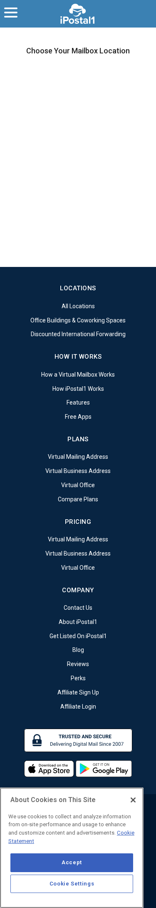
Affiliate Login (78, 706)
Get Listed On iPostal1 (78, 635)
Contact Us (78, 607)
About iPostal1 (78, 622)
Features (78, 402)
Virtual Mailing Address (78, 456)
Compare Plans (78, 499)
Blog (78, 649)
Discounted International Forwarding (78, 334)
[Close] (133, 800)
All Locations (78, 306)
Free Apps (78, 416)
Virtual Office (78, 485)
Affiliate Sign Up (78, 692)
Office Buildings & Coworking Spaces (78, 320)
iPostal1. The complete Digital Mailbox (78, 14)
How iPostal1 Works (78, 388)
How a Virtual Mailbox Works (78, 374)
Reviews (78, 664)
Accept (72, 862)
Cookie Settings (72, 883)
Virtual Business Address (78, 471)
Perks (78, 678)
